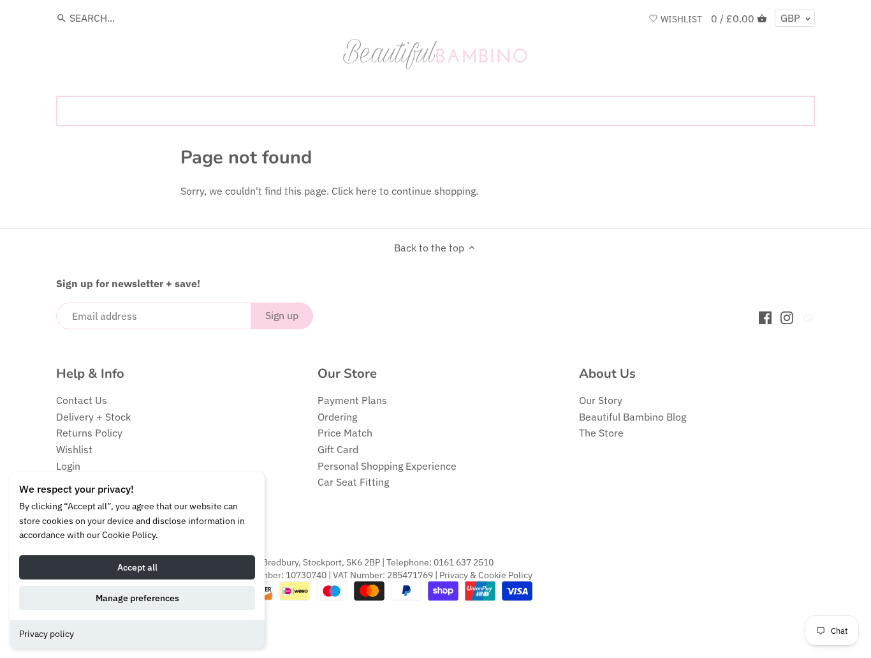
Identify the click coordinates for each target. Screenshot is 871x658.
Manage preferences (137, 598)
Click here (354, 190)
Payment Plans (352, 400)
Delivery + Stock (93, 416)
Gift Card (338, 449)
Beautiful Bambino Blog (632, 416)
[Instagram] (786, 317)
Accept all (137, 567)
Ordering (337, 416)
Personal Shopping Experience (387, 466)
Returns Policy (89, 432)
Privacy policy (46, 633)
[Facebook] (765, 317)
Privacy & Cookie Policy (485, 575)
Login (68, 466)
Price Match (345, 432)
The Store (601, 432)
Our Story (600, 400)
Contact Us (81, 400)
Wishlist (74, 449)
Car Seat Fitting (353, 481)
